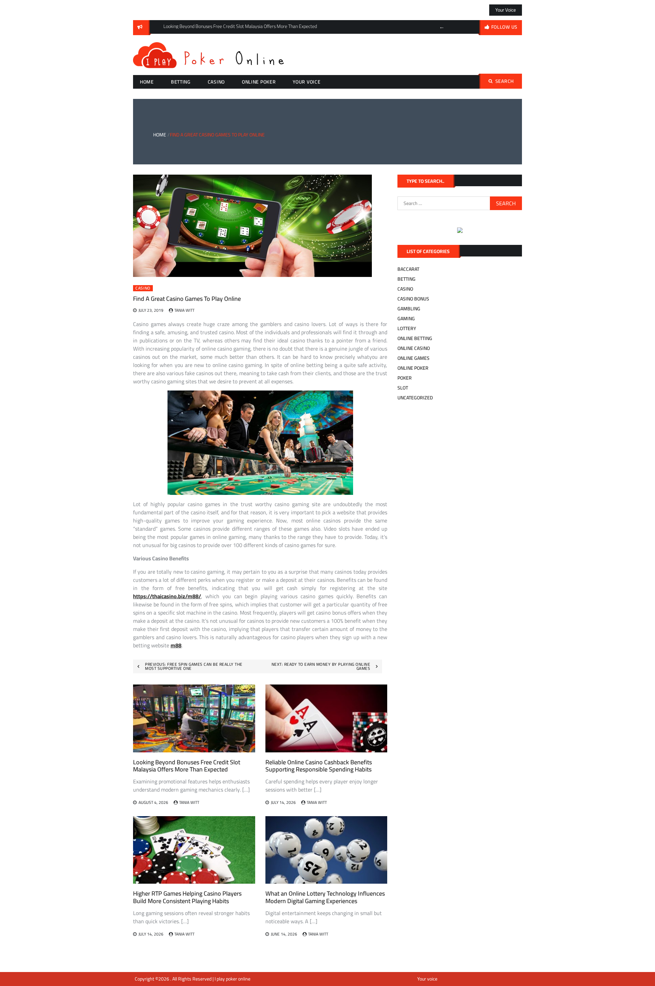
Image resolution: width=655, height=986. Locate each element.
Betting (181, 81)
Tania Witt (184, 310)
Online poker (259, 81)
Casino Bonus (413, 298)
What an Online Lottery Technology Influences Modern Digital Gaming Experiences (325, 897)
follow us (504, 27)
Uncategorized (415, 397)
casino (216, 81)
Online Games (413, 358)
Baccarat (408, 269)
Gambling (408, 308)
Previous (441, 27)
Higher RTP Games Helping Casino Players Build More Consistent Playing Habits (187, 897)
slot (402, 387)
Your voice (505, 9)
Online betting (414, 338)
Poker (404, 378)
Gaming (406, 318)
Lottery (406, 328)
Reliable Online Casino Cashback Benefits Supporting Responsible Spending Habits (318, 765)
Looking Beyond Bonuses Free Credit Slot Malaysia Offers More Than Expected (186, 765)
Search (504, 81)
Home (147, 81)
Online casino (413, 348)
